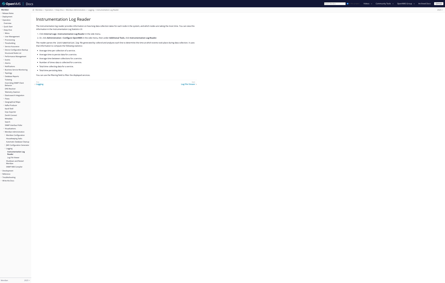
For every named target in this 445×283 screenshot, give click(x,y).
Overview (7, 23)
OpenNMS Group (404, 3)
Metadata (8, 118)
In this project (354, 3)
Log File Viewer (13, 157)
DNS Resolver (10, 88)
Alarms (8, 63)
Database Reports (12, 76)
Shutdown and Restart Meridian (15, 162)
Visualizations (10, 128)
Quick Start (8, 26)
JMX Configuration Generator (17, 145)
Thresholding (10, 43)
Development (7, 170)
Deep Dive (8, 30)
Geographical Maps (12, 102)
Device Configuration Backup (16, 50)
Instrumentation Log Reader (16, 152)
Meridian (5, 9)
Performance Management (15, 56)
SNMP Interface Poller (13, 125)
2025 (439, 10)
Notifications (10, 66)
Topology (8, 73)
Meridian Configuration (15, 135)
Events (7, 59)
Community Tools (383, 3)
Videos (366, 3)
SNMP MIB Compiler (14, 166)
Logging (9, 148)
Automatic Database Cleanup (17, 141)
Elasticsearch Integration (14, 95)
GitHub (439, 3)
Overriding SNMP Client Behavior (14, 84)
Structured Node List (13, 53)
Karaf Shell (9, 108)
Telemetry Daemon (12, 92)
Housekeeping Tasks (14, 138)
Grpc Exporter (10, 112)
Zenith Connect (11, 115)
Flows (7, 98)
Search (7, 122)
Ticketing (8, 79)
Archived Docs (424, 3)
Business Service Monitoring (16, 69)
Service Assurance (12, 46)
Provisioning (10, 40)
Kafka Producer (11, 105)
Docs (29, 4)
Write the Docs (8, 180)
